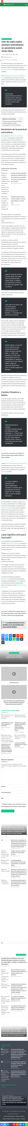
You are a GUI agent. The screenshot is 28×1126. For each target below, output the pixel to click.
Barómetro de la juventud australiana (12, 121)
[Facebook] (3, 635)
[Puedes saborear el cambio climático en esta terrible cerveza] (5, 854)
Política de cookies (19, 1116)
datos (17, 581)
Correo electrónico (6, 792)
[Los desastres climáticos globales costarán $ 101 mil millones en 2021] (5, 1000)
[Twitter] (6, 635)
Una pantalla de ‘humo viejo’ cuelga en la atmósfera (7, 724)
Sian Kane (4, 471)
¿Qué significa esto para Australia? (12, 125)
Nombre (3, 786)
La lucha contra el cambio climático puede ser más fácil (14, 656)
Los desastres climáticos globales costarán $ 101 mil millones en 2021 (18, 998)
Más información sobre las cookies (11, 1118)
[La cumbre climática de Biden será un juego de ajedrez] (21, 737)
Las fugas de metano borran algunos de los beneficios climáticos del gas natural (18, 1007)
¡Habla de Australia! (6, 508)
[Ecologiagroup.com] (9, 4)
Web (2, 798)
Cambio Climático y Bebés (9, 123)
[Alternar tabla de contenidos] (20, 119)
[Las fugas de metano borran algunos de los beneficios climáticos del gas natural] (5, 1010)
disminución (4, 579)
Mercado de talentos (7, 69)
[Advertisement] (14, 21)
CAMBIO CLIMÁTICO (6, 39)
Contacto (23, 1118)
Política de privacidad (9, 1116)
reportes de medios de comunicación (16, 463)
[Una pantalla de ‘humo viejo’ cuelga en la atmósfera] (7, 717)
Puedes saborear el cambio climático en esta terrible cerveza (18, 852)
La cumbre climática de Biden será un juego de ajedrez (21, 744)
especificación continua (12, 543)
